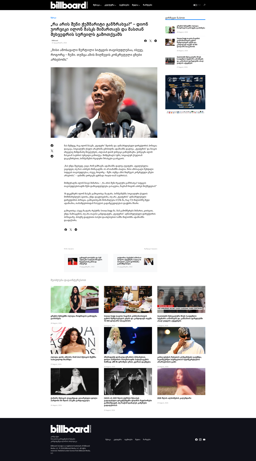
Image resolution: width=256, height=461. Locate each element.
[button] (197, 5)
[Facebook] (196, 439)
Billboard (55, 40)
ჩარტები (147, 439)
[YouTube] (204, 439)
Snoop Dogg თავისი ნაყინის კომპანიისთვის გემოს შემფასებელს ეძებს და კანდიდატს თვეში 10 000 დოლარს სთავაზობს (188, 42)
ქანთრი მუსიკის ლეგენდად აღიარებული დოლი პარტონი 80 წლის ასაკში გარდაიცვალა (74, 399)
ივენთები (128, 439)
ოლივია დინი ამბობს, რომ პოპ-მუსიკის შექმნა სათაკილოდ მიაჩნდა (73, 358)
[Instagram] (200, 439)
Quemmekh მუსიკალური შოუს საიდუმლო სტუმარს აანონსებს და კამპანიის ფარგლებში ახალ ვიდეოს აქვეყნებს (190, 60)
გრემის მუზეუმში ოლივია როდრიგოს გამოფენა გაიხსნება (191, 27)
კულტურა (118, 439)
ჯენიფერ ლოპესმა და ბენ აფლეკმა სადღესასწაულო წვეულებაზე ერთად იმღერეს (90, 261)
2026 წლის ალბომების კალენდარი (174, 398)
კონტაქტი (55, 437)
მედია (137, 439)
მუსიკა (53, 18)
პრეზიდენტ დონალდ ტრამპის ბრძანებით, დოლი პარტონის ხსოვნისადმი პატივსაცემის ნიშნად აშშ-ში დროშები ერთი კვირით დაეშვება (127, 359)
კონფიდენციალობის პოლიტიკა (64, 441)
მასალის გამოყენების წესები (63, 439)
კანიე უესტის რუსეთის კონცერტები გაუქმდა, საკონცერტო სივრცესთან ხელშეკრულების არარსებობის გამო (179, 359)
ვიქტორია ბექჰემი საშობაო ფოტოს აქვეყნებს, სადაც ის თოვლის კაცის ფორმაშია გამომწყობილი (129, 261)
